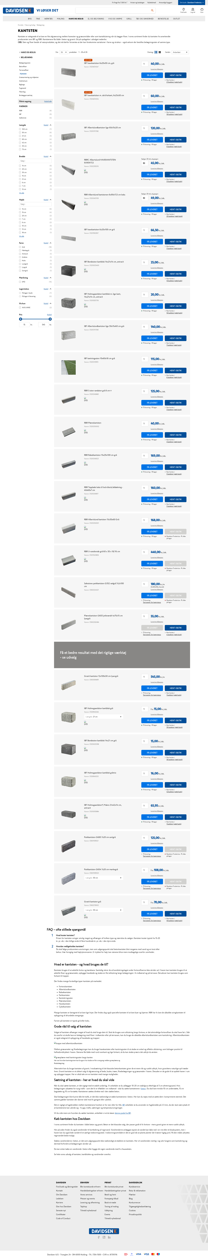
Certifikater (60, 1214)
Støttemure (23, 81)
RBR (20, 110)
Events (107, 1214)
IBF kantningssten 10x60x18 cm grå (99, 358)
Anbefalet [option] (176, 52)
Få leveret (152, 75)
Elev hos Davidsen (63, 1206)
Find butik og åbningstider (67, 1187)
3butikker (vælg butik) (174, 248)
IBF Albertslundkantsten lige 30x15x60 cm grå (104, 326)
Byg (30, 19)
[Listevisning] (155, 52)
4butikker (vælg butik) (174, 634)
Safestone (22, 118)
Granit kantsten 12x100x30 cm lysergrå (101, 676)
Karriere (59, 1202)
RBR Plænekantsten (92, 423)
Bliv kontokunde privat (114, 1187)
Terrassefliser (24, 70)
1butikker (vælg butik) (173, 695)
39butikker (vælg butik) (174, 727)
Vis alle (21, 193)
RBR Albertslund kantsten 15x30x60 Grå (101, 519)
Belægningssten (24, 63)
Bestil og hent (110, 1195)
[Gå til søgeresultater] (152, 10)
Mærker (132, 1195)
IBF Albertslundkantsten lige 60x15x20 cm (102, 128)
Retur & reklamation (137, 1191)
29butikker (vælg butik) (174, 216)
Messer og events (87, 1198)
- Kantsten (22, 74)
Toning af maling (112, 1206)
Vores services (86, 1195)
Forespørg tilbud (111, 1198)
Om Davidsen (61, 1195)
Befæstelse (163, 19)
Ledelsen (59, 1198)
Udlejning (109, 1210)
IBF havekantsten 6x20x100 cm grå (99, 230)
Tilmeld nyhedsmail (88, 1210)
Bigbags (22, 84)
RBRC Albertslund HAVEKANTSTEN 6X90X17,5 (100, 161)
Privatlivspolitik (135, 1214)
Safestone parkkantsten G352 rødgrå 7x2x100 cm (104, 584)
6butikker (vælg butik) (174, 377)
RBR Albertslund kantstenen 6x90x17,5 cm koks (104, 195)
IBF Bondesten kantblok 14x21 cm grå (100, 741)
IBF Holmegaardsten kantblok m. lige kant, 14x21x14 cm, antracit (102, 295)
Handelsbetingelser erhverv (91, 1191)
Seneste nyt (61, 1210)
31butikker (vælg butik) (174, 181)
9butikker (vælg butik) (174, 146)
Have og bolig (76, 19)
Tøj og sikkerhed (145, 19)
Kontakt (59, 1191)
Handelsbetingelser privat (115, 1191)
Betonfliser (23, 66)
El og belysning (96, 19)
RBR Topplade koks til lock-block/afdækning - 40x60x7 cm (103, 488)
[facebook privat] (99, 1237)
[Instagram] (104, 1237)
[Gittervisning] (159, 52)
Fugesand (22, 88)
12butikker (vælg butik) (174, 792)
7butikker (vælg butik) (174, 345)
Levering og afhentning (90, 1202)
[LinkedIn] (109, 1237)
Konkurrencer (134, 1202)
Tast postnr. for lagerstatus (152, 602)
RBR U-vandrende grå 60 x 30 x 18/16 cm (102, 551)
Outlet (176, 19)
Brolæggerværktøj (25, 95)
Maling (60, 19)
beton (143, 1088)
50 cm (92, 878)
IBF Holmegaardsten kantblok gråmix (100, 773)
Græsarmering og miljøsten (29, 77)
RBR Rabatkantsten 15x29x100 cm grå (100, 455)
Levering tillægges (157, 69)
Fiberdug (22, 92)
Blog (131, 1198)
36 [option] (62, 52)
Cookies (132, 1210)
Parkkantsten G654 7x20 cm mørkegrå (101, 869)
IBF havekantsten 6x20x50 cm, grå (99, 63)
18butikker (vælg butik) (174, 114)
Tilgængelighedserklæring (140, 1206)
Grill (129, 19)
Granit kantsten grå (92, 902)
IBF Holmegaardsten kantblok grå (98, 708)
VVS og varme (115, 19)
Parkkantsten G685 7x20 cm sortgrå (100, 837)
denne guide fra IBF (123, 1113)
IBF (20, 114)
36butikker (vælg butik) (174, 759)
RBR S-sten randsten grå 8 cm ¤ (98, 391)
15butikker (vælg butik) (174, 281)
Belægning (27, 57)
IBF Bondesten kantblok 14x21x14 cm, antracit (104, 262)
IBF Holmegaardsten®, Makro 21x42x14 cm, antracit (103, 806)
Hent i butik (176, 75)
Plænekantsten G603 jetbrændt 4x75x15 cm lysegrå (103, 617)
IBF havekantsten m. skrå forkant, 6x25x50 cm (104, 95)
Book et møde (110, 1202)
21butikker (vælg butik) (174, 82)
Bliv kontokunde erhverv (90, 1187)
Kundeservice (134, 1187)
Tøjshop (83, 1206)
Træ (38, 19)
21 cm (92, 717)
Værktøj (48, 19)
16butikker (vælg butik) (174, 313)
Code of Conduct (63, 1218)
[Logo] (20, 10)
